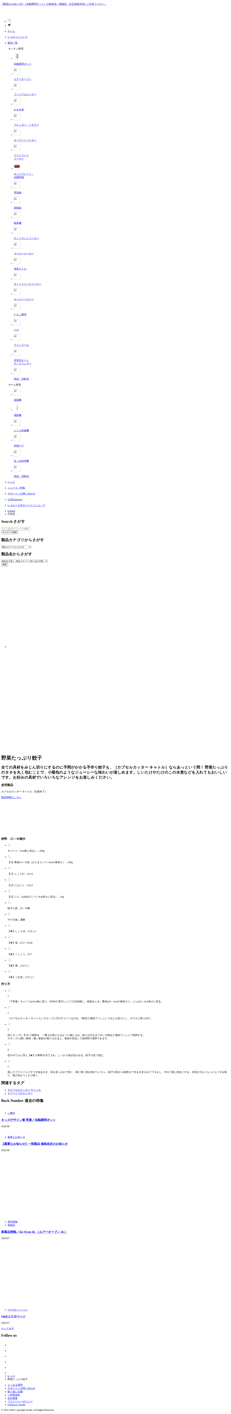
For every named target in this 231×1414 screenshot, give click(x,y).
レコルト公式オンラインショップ (26, 505)
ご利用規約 (14, 1395)
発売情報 (13, 1221)
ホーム (11, 31)
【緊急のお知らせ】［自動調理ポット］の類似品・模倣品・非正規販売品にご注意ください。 (54, 4)
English (11, 511)
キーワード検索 (10, 532)
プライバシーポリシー (20, 1401)
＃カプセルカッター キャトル (24, 1090)
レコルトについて (18, 37)
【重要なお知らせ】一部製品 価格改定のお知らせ (34, 1143)
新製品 (11, 1225)
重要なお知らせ (16, 1137)
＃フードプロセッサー (20, 1093)
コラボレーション (18, 1309)
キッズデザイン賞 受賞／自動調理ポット (28, 1120)
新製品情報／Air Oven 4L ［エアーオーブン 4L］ (34, 1231)
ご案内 (11, 1113)
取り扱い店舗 (15, 1391)
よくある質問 (15, 1385)
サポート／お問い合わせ (21, 493)
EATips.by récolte (16, 1404)
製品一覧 (13, 43)
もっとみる (7, 1328)
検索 (5, 564)
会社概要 (13, 1398)
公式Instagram (15, 499)
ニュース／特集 (16, 488)
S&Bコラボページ (13, 1316)
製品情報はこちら (11, 797)
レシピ (11, 482)
